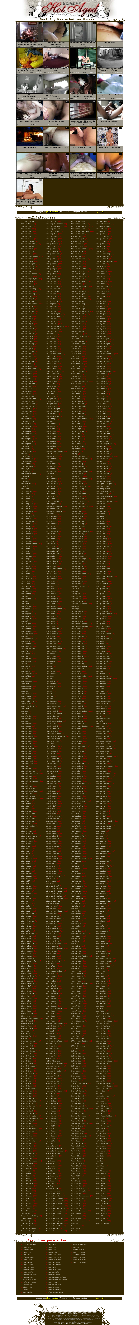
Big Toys (24, 829)
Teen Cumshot (101, 856)
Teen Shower (101, 921)
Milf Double (76, 839)
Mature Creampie (77, 669)
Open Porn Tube (79, 1262)
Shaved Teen (101, 566)
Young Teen (100, 1221)
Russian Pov (101, 471)
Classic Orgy (51, 296)
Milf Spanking (76, 881)
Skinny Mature (101, 616)
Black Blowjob (26, 859)
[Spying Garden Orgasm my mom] (83, 67)
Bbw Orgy (24, 656)
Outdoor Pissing (77, 1113)
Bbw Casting (26, 629)
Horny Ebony (51, 1113)
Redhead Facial (102, 346)
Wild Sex (99, 1163)
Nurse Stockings (77, 1021)
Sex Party (100, 516)
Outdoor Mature (77, 1111)
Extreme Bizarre (52, 641)
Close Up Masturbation (55, 326)
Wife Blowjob (101, 1133)
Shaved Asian (101, 531)
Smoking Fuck (101, 664)
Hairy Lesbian (51, 1006)
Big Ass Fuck (26, 744)
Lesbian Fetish (77, 484)
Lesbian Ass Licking (79, 459)
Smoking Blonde (102, 654)
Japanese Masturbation (80, 311)
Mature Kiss (76, 714)
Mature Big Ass (77, 644)
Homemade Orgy (51, 1086)
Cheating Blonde (27, 1226)
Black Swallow (26, 916)
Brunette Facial (27, 1121)
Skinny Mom (100, 621)
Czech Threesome (52, 501)
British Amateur (27, 1056)
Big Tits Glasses (28, 819)
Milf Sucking (76, 891)
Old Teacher (76, 1066)
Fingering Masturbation (55, 736)
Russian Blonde (102, 429)
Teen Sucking (101, 936)
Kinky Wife (75, 374)
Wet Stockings (101, 1103)
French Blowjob (52, 794)
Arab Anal (25, 476)
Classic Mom (51, 294)
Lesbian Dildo (76, 476)
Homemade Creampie (53, 1071)
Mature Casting (77, 661)
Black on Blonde (27, 933)
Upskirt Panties (102, 1028)
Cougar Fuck (51, 364)
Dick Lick (50, 514)
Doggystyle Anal (52, 551)
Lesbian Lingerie (78, 501)
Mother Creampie (77, 978)
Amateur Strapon (27, 351)
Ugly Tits (100, 1011)
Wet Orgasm (100, 1098)
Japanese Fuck (76, 289)
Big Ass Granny (27, 746)
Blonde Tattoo (26, 1008)
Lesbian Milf (76, 509)
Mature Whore (76, 811)
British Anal (26, 1058)
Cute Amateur (51, 459)
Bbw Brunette (26, 626)
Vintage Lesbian (102, 1058)
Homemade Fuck (51, 1078)
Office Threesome (78, 1046)
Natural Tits (76, 1008)
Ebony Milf (50, 614)
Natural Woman (76, 1011)
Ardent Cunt (28, 1250)
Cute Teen (50, 476)
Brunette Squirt (27, 1153)
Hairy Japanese (52, 1001)
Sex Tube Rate (54, 1262)
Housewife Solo (52, 1156)
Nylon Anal (75, 1023)
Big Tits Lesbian (28, 821)
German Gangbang (52, 854)
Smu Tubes (52, 1267)
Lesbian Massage (77, 504)
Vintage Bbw (101, 1043)
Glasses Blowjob (52, 903)
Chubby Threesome (53, 279)
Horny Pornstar (52, 1133)
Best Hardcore (26, 724)
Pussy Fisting (101, 271)
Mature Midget (76, 729)
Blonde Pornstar (27, 993)
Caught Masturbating (29, 1216)
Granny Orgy (51, 953)
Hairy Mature (51, 1011)
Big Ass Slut (26, 756)
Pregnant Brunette (103, 226)
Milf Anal (75, 814)
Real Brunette (101, 304)
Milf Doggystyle (77, 836)
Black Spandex (26, 908)
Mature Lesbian (77, 721)
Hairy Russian (51, 1018)
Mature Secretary (78, 764)
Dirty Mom (50, 541)
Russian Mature (102, 459)
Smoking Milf (101, 666)
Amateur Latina (27, 306)
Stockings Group (102, 751)
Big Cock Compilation (29, 774)
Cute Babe (50, 461)
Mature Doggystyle (78, 676)
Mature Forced (76, 696)
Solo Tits (100, 689)
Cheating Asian (27, 1223)
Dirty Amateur (51, 524)
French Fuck (51, 799)
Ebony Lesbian (51, 606)
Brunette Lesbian (28, 1131)
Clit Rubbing (51, 306)
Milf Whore (75, 906)
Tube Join (27, 1247)
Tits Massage (101, 993)
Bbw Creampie (26, 631)
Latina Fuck (76, 409)
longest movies (80, 212)
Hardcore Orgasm (52, 1048)
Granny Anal (51, 926)
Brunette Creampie (28, 1116)
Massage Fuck (76, 616)
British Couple (27, 1063)
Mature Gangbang (77, 701)
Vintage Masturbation (104, 1061)
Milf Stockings (77, 886)
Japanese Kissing (78, 304)
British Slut (26, 1083)
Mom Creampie (76, 918)
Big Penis (25, 806)
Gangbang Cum (51, 821)
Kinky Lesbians (77, 364)
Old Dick (74, 1051)
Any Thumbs (27, 1292)
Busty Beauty (26, 1178)
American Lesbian (28, 404)
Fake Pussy (50, 654)
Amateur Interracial (29, 304)
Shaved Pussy (101, 561)
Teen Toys (100, 948)
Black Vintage (26, 926)
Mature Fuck (76, 699)
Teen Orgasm (101, 903)
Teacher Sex (101, 824)
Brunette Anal (26, 1091)
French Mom (50, 809)
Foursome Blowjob (53, 781)
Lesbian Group (76, 491)
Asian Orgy (25, 559)
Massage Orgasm (77, 621)
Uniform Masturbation (104, 1021)
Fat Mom (49, 691)
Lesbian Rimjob (77, 536)
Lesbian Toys (76, 579)
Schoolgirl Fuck (102, 486)
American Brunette (28, 399)
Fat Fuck (49, 679)
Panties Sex (76, 1128)
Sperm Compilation (103, 701)
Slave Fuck (100, 631)
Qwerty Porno (28, 1270)
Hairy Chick (51, 991)
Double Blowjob (52, 561)
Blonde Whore (26, 1016)
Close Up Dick (51, 321)
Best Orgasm (26, 726)
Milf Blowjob (76, 826)
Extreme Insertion (53, 646)
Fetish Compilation (54, 721)
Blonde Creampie (27, 958)
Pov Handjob (76, 1218)
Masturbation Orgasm (79, 626)
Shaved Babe (101, 534)
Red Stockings (101, 331)
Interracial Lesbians (54, 1223)
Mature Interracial (79, 711)
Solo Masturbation (103, 679)
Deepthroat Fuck (52, 509)
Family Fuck (51, 656)
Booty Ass (25, 1031)
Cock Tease (50, 339)
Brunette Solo (26, 1151)
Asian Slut (25, 571)
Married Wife (76, 614)
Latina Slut (76, 436)
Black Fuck (25, 871)
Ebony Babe (50, 584)
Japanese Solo (76, 329)
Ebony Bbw (50, 586)
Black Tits (25, 923)
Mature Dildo (76, 674)
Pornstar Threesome (79, 1211)
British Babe (26, 1061)
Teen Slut (100, 923)
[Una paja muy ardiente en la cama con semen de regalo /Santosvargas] (83, 172)
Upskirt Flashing (103, 1026)
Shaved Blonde (101, 544)
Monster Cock (76, 953)
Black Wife (25, 931)
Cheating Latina (52, 231)
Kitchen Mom (76, 384)
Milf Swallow (76, 893)
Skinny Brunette (102, 604)
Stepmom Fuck (101, 734)
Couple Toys (51, 386)
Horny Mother (51, 1131)
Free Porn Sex (79, 1257)
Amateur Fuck (26, 291)
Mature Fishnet (77, 689)
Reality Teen (101, 326)
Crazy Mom (50, 394)
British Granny (27, 1071)
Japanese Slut (76, 326)
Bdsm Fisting (26, 686)
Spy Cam (99, 716)
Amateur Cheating (28, 251)
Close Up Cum (51, 319)
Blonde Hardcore (27, 976)
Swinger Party (101, 806)
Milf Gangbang (76, 849)
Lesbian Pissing (77, 524)
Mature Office (76, 739)
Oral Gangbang (76, 1078)
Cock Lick (50, 334)
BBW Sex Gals (53, 1272)
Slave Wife (100, 636)
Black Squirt (26, 911)
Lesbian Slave (76, 544)
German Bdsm (51, 831)
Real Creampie (101, 319)
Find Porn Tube (79, 1260)
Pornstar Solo (76, 1206)
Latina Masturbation (79, 419)
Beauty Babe (26, 699)
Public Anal (101, 246)
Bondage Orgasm (27, 1028)
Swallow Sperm (101, 796)
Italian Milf (76, 254)
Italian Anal (76, 236)
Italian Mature (77, 251)
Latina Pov (75, 434)
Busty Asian (26, 1173)
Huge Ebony (50, 1171)
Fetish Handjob (52, 726)
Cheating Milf (51, 234)
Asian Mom (25, 551)
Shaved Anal (101, 529)
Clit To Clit (51, 309)
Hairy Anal (50, 978)
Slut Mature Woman (55, 1292)
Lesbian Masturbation (79, 506)
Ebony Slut (50, 624)
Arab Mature (26, 484)
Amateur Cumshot (27, 269)
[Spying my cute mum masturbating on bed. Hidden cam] (30, 67)
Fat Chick (50, 676)
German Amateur (52, 824)
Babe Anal (25, 604)
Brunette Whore (27, 1163)
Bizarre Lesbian (27, 839)
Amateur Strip (26, 354)
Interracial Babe (53, 1196)
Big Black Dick (27, 761)
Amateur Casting (27, 246)
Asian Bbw (25, 501)
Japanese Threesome (79, 336)
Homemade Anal (51, 1068)
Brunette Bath (26, 1096)
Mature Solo (76, 779)
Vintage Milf (101, 1066)
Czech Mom (50, 496)
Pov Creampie (76, 1216)
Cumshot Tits (51, 456)
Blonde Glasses (27, 971)
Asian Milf (25, 549)
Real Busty (100, 306)
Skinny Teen (101, 624)
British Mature (27, 1076)
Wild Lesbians (101, 1153)
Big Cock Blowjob (28, 771)
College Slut (51, 349)
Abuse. (86, 1324)
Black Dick (25, 868)
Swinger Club (101, 799)
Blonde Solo (26, 1003)
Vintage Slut (101, 1076)
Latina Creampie (77, 404)
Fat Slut (49, 696)
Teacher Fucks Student (105, 821)
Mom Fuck (74, 928)
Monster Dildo (76, 961)
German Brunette (52, 839)
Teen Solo (100, 926)
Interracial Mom (52, 1228)
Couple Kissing (52, 379)
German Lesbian (52, 859)
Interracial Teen (78, 229)
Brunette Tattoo (27, 1156)
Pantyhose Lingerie (79, 1136)
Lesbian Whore (76, 584)
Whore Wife (100, 1128)
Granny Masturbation (54, 948)
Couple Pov (50, 384)
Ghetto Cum (50, 878)
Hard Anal (50, 1031)
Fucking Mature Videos (57, 1280)
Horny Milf (50, 1126)
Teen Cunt (100, 859)
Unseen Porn (28, 1277)
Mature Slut (76, 774)
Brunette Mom (26, 1136)
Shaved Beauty (101, 539)
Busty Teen (25, 1208)
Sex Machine (101, 514)
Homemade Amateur (53, 1066)
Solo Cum (99, 671)
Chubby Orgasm (51, 269)
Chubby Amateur (52, 244)
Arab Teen (25, 489)
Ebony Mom (50, 616)
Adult (25, 1290)
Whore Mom (100, 1118)
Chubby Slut (51, 274)
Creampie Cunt (51, 399)
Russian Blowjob (102, 431)
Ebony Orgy (50, 621)
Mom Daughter (76, 923)
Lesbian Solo (76, 549)
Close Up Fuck (51, 324)
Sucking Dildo (101, 786)
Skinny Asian (101, 594)
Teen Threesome (102, 943)
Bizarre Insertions (29, 836)
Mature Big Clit (77, 646)
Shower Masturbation (104, 576)
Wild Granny (101, 1151)
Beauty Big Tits (27, 701)
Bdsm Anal (25, 684)
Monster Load (76, 963)
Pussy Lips (100, 284)
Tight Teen (100, 986)
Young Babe (100, 1181)
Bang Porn (27, 1252)
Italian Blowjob (77, 239)
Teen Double (101, 868)
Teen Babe (100, 839)
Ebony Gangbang (52, 599)
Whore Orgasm (101, 1121)
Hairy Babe (50, 983)
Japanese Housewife (79, 299)
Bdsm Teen (25, 691)
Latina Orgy (76, 429)
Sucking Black (101, 779)
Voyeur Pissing (102, 1088)
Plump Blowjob (76, 1168)
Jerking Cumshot (77, 341)
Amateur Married (27, 311)
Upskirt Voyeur (102, 1036)
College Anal (51, 341)
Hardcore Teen (51, 1056)
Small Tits (100, 651)
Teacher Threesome (103, 829)
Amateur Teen (26, 366)
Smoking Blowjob (102, 656)
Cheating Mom (51, 236)
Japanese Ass (76, 264)
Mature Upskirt (77, 809)
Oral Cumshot (76, 1076)
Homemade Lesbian (53, 1081)
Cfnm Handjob (26, 1221)
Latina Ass (75, 399)
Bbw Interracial (27, 639)
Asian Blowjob (26, 506)
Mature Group (76, 704)
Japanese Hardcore (78, 296)
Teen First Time (102, 878)
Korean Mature (76, 391)
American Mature (27, 406)
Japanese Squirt (77, 331)
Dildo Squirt (51, 521)
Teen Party (100, 911)
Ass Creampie (26, 589)
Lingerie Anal (76, 596)
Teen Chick (100, 849)
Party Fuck (75, 1141)
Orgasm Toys (76, 1086)
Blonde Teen (26, 1011)
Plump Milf (75, 1176)
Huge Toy (49, 1186)
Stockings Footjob (103, 746)
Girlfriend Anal (52, 886)
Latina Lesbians (77, 416)
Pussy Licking (101, 281)
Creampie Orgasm (52, 401)
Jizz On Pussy (76, 346)
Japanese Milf (76, 316)
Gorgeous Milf (51, 923)
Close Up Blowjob (53, 314)
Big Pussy (25, 809)
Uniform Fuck (101, 1018)
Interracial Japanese (54, 1221)
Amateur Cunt (26, 271)
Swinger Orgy (101, 804)
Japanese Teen (76, 334)
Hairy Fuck (50, 996)
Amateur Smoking (27, 344)
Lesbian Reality (77, 534)
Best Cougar (26, 719)
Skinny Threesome (103, 626)
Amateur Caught (27, 249)
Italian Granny (77, 246)
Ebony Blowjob (51, 589)
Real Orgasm (101, 321)
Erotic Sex (50, 636)
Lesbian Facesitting (79, 479)
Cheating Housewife (54, 226)
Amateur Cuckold (27, 266)
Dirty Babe (50, 526)
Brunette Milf (26, 1133)
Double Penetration (54, 569)
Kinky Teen (75, 369)
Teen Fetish (101, 873)
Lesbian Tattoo (77, 566)
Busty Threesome (27, 1211)
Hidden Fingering (53, 1061)
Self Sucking (101, 509)
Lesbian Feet (76, 481)
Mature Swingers (77, 794)
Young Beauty (101, 1183)
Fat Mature (50, 686)
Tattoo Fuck (101, 811)
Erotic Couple (51, 631)
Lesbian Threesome (78, 574)
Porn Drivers (28, 1267)
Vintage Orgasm (102, 1071)
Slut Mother (101, 646)
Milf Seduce (76, 876)
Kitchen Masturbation (79, 381)
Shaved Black (101, 541)
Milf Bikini (76, 824)
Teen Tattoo (101, 941)
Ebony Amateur (51, 579)
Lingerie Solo (76, 599)
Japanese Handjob (78, 294)
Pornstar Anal (76, 1183)
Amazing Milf (26, 389)
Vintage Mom (101, 1068)
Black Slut (25, 903)
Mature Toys (76, 804)
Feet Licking (51, 704)
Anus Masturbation (28, 474)
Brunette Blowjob (28, 1106)
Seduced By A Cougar (104, 501)
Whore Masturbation (104, 1116)
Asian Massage (26, 541)
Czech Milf (50, 494)
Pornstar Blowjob (78, 1188)
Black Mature (26, 878)
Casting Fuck (26, 1213)
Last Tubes (27, 1260)
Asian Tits (25, 584)
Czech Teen (50, 499)
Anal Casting (26, 419)
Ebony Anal (50, 581)
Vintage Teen (101, 1081)
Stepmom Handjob (102, 736)
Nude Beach (75, 1013)
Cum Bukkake (51, 414)
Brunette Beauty (27, 1098)
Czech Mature (51, 491)
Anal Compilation (28, 421)
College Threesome (53, 354)
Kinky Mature (76, 366)
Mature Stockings (78, 784)
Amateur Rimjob (27, 339)
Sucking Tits (101, 791)
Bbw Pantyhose (26, 659)
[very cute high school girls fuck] (56, 146)
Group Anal (50, 963)
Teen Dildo (100, 863)
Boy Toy (24, 1038)
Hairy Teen (50, 1021)
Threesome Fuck (102, 963)
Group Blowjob (51, 966)
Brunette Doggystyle (29, 1118)
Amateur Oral (26, 321)
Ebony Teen (50, 626)
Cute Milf (50, 474)
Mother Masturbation (79, 983)
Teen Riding (101, 918)
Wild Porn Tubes (29, 1280)
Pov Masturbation (78, 1221)
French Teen (51, 814)
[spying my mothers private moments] (56, 93)
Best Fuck (25, 721)
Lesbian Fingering (78, 486)
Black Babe (25, 854)
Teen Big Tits (101, 841)
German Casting (52, 841)
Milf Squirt (76, 883)
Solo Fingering (102, 676)
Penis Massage (76, 1148)
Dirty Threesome (52, 549)
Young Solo (100, 1218)
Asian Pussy (26, 566)
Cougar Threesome (53, 371)
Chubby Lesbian (52, 261)
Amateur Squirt (27, 349)
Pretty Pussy (101, 241)
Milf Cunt (75, 834)
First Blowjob (51, 746)
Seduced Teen (101, 504)
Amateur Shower (27, 341)
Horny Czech (51, 1111)
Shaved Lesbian (102, 554)
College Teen (51, 351)
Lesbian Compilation (79, 471)
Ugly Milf (100, 1008)
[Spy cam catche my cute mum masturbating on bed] (110, 67)
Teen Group (100, 891)
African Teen (26, 224)
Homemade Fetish (52, 1076)
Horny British (51, 1101)
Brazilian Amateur (28, 1041)
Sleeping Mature (102, 639)
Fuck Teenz (52, 1282)
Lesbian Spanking (78, 551)
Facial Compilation (54, 649)
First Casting (51, 749)
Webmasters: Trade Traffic (73, 1314)
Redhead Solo (101, 366)
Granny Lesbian (52, 946)
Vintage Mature (102, 1063)
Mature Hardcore (77, 709)
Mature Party (76, 749)
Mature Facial (76, 681)
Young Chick (101, 1193)
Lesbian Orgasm (77, 516)
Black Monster (26, 886)
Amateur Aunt (26, 231)
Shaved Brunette (102, 546)
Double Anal (51, 559)
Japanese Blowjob (78, 271)
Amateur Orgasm (27, 324)
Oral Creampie (76, 1071)
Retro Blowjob (101, 381)
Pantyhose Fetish (78, 1131)
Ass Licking (26, 599)
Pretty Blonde (101, 234)
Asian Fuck (25, 526)
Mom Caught (75, 916)
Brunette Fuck (26, 1123)
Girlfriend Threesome (54, 898)
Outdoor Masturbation (79, 1108)
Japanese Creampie (78, 281)
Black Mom (25, 883)
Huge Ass (49, 1158)
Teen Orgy (100, 906)
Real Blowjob (101, 301)
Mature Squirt (76, 781)
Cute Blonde (51, 464)
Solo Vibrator (101, 694)
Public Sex (100, 264)
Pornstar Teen (76, 1208)
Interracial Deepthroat (55, 1208)
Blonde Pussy (26, 998)
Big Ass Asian (26, 731)
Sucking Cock (101, 781)
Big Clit (24, 766)
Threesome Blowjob (103, 958)
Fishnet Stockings (53, 769)
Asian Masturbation (29, 544)
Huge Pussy (50, 1181)
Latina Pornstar (77, 431)
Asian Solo (25, 574)
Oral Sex (74, 1081)
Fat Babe (49, 669)
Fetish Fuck (51, 724)
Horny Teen (50, 1138)
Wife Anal (100, 1131)
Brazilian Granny (28, 1048)
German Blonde (51, 834)
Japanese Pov (76, 324)
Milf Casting (76, 829)
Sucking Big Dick (103, 776)
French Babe (51, 791)
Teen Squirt (101, 928)
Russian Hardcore (103, 451)
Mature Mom (75, 731)
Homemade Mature (52, 1083)
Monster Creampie (78, 958)
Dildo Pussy (51, 519)
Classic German (52, 286)
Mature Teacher (77, 799)
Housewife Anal (52, 1146)
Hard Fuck (50, 1033)
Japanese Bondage (78, 274)
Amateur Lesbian (27, 309)
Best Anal (25, 709)
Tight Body (100, 976)
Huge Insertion (52, 1176)
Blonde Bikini (26, 946)
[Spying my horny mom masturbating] (56, 41)
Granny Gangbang (52, 938)
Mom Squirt (75, 946)
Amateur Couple (27, 261)
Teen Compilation (103, 851)
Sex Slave (100, 519)
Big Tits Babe (26, 811)
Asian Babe (25, 499)
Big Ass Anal (26, 729)
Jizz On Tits (76, 349)
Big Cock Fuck (26, 779)
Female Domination (53, 706)
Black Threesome (27, 921)
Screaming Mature (103, 489)
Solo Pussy (100, 686)
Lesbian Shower (77, 541)
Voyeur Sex (100, 1091)
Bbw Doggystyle (27, 634)
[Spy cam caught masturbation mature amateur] (30, 93)
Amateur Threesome (28, 369)
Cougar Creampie (52, 361)
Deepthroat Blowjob (54, 506)
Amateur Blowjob (27, 241)
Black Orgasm (26, 888)
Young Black (101, 1186)
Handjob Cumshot (52, 1026)
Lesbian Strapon (77, 561)
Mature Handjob (77, 706)
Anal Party (25, 449)
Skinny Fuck (101, 606)
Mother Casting (77, 976)
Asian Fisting (26, 524)
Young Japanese (102, 1203)
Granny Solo (51, 956)
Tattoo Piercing (102, 819)
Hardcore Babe (51, 1038)
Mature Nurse (76, 734)
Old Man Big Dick (78, 1058)
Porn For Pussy (79, 1252)
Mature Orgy (76, 744)
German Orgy (51, 866)
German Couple (51, 844)
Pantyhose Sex (76, 1138)
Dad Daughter (51, 504)
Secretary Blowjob (103, 491)
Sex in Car (100, 521)
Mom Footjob (76, 926)
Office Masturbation (79, 1041)
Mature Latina (76, 719)
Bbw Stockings (26, 674)
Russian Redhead (102, 474)
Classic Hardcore (53, 289)
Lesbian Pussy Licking (80, 531)
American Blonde (27, 396)
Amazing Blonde (27, 381)
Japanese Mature (77, 314)
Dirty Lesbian (51, 536)
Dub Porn (26, 1255)
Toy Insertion (101, 996)
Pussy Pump (100, 289)
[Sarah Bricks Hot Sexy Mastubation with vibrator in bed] (30, 198)
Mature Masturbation (79, 726)
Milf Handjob (76, 851)
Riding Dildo (101, 411)
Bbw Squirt (25, 671)
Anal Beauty (26, 416)
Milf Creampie (76, 831)
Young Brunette (102, 1191)
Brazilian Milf (27, 1053)
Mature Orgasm (76, 741)
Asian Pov (25, 564)
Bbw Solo (24, 669)
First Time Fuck (52, 761)
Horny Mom (50, 1128)
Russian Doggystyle (104, 444)
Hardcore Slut (51, 1053)
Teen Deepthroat (102, 861)
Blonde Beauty (26, 941)
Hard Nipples (51, 1036)
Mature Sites (53, 1287)
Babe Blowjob (26, 606)
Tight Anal (100, 968)
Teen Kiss (100, 896)
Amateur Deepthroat (29, 274)
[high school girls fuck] (83, 146)
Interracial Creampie (54, 1203)
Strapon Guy (101, 759)
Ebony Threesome (52, 629)
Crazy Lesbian (51, 391)
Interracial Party (78, 224)
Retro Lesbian (101, 389)
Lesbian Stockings (78, 559)
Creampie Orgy (51, 404)
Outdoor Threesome (78, 1116)
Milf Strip (75, 888)
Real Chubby (101, 311)
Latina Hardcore (77, 414)
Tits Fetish (101, 991)
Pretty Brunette (102, 236)
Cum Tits (49, 449)
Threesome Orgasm (103, 966)
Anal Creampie (26, 426)
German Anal (51, 826)
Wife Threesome (102, 1143)
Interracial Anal (53, 1193)
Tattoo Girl (101, 814)
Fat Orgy (49, 694)
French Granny (51, 801)
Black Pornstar (27, 893)
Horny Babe (50, 1093)
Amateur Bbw (26, 236)
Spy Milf (99, 721)
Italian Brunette (78, 241)
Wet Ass (99, 1093)
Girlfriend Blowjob (54, 888)
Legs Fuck (75, 451)
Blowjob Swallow (27, 1023)
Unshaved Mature (102, 1023)
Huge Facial (51, 1173)
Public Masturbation (104, 261)
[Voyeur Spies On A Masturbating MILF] (56, 172)
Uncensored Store (30, 1275)
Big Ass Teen (26, 759)
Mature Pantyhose (78, 746)
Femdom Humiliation (54, 714)
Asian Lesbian (26, 539)
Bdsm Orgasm (26, 689)
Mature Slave (76, 771)
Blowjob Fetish (27, 1021)
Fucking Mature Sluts (57, 1277)
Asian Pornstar (27, 561)
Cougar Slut (51, 369)
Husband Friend (52, 1188)
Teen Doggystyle (102, 866)
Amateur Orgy (26, 326)
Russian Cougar (102, 436)
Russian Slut (101, 476)
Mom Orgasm (75, 936)
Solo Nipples (101, 681)
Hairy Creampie (52, 993)
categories (41, 212)
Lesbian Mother (77, 514)
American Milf (26, 409)
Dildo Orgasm (51, 516)
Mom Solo (74, 943)
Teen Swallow (101, 938)
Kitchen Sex (76, 386)
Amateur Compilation (29, 256)
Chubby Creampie (52, 254)
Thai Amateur (101, 951)
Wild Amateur (101, 1146)
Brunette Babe (26, 1093)
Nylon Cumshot (76, 1026)
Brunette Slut (26, 1148)
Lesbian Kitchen (77, 499)
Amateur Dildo (26, 276)
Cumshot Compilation (54, 451)
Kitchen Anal (76, 379)
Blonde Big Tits (27, 943)
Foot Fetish (51, 776)
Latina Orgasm (76, 426)
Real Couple (101, 316)
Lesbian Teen (76, 571)
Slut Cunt (100, 644)
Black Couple (26, 866)
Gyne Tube (52, 1250)
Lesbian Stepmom (77, 556)
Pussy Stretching (103, 291)
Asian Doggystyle (28, 516)
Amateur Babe (26, 234)
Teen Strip (100, 933)
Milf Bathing (76, 819)
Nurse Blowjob (76, 1018)
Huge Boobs (50, 1161)
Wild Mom (99, 1161)
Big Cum (24, 784)
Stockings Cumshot (103, 741)
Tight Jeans (101, 978)
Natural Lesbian (77, 998)
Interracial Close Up (54, 1201)
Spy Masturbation (103, 719)
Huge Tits (50, 1183)
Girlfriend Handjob (54, 896)
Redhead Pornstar (103, 361)
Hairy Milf (50, 1013)
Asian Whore (26, 586)
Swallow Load (101, 794)
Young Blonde (101, 1188)
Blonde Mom (25, 988)
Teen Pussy (100, 916)
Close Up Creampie (53, 316)
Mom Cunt (74, 921)
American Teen (26, 414)
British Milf (26, 1078)
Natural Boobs (76, 996)
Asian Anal (25, 494)
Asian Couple (26, 509)
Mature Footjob (77, 694)
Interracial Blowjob (54, 1198)
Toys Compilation (103, 998)
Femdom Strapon (52, 719)
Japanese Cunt (76, 284)
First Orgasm (51, 756)
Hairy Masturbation (54, 1008)
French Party (51, 811)
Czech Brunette (52, 484)
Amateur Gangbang (28, 294)
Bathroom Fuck (26, 619)
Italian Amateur (77, 234)
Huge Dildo (50, 1168)
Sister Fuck (101, 586)
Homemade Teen (51, 1088)
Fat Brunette (51, 674)
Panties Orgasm (77, 1126)
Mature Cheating (77, 664)
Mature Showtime (54, 1285)
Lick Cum (74, 591)
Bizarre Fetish (27, 834)
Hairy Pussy (51, 1016)
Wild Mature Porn (80, 1245)
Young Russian (101, 1213)
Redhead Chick (101, 341)
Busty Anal (25, 1171)
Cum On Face (51, 431)
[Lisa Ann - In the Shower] (110, 146)
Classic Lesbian (52, 291)
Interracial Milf (53, 1226)
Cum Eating (50, 419)
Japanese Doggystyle (79, 286)
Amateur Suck (26, 356)
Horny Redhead (51, 1136)
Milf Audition (76, 816)
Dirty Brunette (52, 531)
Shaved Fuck (101, 551)
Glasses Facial (52, 906)
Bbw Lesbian (26, 644)
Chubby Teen (51, 276)
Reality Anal (101, 324)
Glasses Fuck (51, 908)
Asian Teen (25, 581)
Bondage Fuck (26, 1026)
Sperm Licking (101, 709)
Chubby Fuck (51, 256)
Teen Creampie (101, 854)
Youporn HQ (27, 1285)
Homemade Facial (52, 1073)
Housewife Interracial (55, 1151)
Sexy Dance (100, 524)
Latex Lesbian (76, 394)
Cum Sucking (51, 444)
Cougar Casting (52, 359)
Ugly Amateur (101, 1001)
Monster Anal (76, 951)
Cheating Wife (51, 241)
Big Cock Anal (26, 769)
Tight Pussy (101, 983)
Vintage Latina (102, 1056)
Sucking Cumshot (102, 784)
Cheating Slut (51, 239)
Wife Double (101, 1136)
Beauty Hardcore (27, 706)
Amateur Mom (26, 316)
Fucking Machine (52, 819)
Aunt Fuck (25, 601)
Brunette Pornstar (28, 1141)
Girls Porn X (78, 1250)
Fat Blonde (50, 671)
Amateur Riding (27, 336)
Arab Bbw (24, 479)
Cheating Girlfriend (54, 224)
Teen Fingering (102, 876)
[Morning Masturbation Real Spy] (110, 93)
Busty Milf (25, 1198)
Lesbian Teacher (77, 569)
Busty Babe (25, 1176)
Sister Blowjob (102, 584)
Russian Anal (101, 424)
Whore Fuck (100, 1113)
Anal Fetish (26, 431)
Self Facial (101, 506)
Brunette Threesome (29, 1161)
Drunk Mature (51, 571)
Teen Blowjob (101, 844)
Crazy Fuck (50, 389)
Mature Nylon (76, 736)
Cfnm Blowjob (26, 1218)
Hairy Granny (51, 998)
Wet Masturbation (103, 1096)
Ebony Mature (51, 611)
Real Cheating (101, 309)
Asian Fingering (27, 521)
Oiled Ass (75, 1048)
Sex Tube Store (54, 1265)
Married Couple (77, 611)
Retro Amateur (101, 374)
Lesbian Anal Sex (78, 456)
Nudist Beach (76, 1016)
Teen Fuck (100, 883)
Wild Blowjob (101, 1148)
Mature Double (76, 679)
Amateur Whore (26, 374)
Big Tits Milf (26, 824)
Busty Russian (26, 1206)
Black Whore (26, 928)
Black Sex (25, 901)
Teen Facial (101, 871)
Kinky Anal (75, 356)
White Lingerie (102, 1106)
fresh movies (65, 212)
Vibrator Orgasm (102, 1038)
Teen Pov (99, 913)
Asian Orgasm (26, 556)
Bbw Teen (24, 679)
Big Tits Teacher (28, 826)
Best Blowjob (26, 716)
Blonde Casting (27, 951)
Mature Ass (75, 634)
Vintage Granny (102, 1053)
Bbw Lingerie (26, 646)
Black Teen (25, 918)
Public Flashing (102, 256)
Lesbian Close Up (78, 469)
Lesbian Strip (76, 564)
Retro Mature (101, 391)
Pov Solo (74, 1231)
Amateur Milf (26, 314)
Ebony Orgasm (51, 619)
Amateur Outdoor (27, 329)
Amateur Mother (27, 319)
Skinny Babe (101, 596)
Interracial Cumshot (54, 1206)
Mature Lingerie (77, 724)
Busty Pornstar (27, 1203)
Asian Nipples (26, 554)
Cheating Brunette (28, 1228)
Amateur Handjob (27, 299)
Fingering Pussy (52, 741)
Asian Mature (26, 546)
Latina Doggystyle (78, 406)
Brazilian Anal (27, 1043)
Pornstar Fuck (76, 1193)
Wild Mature (101, 1156)
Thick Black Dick (103, 953)
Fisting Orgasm (52, 771)
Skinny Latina (101, 609)
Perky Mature (76, 1153)
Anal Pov (24, 454)
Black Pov (25, 896)
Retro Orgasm (101, 399)
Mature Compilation (79, 666)
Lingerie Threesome (79, 604)
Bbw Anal (24, 621)
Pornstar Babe (76, 1186)
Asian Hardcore (27, 534)
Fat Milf (49, 689)
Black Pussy (26, 898)
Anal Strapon (26, 461)
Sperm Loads (101, 711)
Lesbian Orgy (76, 519)
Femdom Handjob (52, 711)
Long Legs (75, 609)
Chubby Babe (51, 249)
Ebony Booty (51, 591)
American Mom (26, 411)
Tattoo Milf (101, 816)
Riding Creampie (102, 406)
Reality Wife (101, 329)
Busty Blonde (26, 1181)
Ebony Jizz (50, 604)
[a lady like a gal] (56, 120)
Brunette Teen (26, 1158)
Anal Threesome (27, 466)
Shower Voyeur (101, 581)
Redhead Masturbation (104, 354)
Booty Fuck (25, 1033)
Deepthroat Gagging (54, 511)
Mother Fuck (76, 981)
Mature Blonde (76, 654)
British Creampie (28, 1066)
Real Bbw (99, 299)
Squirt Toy (100, 726)
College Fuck (51, 344)
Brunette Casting (28, 1108)
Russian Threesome (103, 481)
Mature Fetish (76, 686)
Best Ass (24, 711)
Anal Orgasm (26, 444)
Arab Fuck (25, 481)
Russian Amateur (102, 421)
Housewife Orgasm (53, 1153)
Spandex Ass (101, 696)
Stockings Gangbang (104, 749)
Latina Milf (76, 421)
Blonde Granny (26, 973)
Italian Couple (77, 244)
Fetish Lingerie (52, 729)
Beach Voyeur (26, 696)
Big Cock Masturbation (30, 781)
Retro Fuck (100, 386)
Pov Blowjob (76, 1213)
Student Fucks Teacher (105, 766)
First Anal (50, 744)
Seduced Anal (101, 499)
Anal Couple (26, 424)
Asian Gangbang (27, 529)
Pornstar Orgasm (77, 1198)
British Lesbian (27, 1073)
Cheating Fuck (51, 221)
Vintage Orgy (101, 1073)
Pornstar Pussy (77, 1201)
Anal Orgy (25, 446)
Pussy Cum (100, 269)
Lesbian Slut (76, 546)
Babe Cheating (26, 609)
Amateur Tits (26, 371)
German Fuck (51, 851)
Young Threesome (102, 1223)
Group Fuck (50, 968)
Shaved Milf (101, 559)
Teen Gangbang (101, 886)
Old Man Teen (76, 1063)
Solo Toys (100, 691)
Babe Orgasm (26, 614)
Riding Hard (101, 414)
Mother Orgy (76, 988)
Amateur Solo (26, 346)
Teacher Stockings (103, 826)
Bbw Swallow (26, 676)
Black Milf (25, 881)
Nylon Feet (75, 1028)
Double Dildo (51, 564)
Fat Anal (49, 664)
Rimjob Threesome (103, 419)
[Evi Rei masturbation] (110, 120)
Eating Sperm (51, 576)
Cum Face (49, 421)
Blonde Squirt (26, 1006)
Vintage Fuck (101, 1051)
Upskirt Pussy (101, 1031)
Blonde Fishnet (27, 966)
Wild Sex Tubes (29, 1282)
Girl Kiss (50, 883)
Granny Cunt (51, 933)
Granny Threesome (53, 961)
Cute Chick (50, 469)
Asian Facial (26, 519)
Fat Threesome (51, 701)
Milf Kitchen (76, 856)
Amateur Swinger (27, 361)
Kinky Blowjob (76, 359)
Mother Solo (76, 991)
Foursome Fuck (51, 784)
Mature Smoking (77, 776)
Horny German (51, 1116)
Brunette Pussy (27, 1146)
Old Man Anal (76, 1053)
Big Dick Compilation (29, 791)
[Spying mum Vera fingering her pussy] (83, 41)
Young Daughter (102, 1201)
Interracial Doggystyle (55, 1211)
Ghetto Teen (51, 881)
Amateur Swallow (27, 359)
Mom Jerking (76, 931)
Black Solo (25, 906)
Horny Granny (51, 1118)
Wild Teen (100, 1168)
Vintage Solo (101, 1078)
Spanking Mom (101, 699)
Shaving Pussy (101, 571)
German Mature (51, 861)
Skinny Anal (101, 591)
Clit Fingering (52, 301)
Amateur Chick (26, 254)
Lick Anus (75, 589)
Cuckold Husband (52, 411)
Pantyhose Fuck (77, 1133)
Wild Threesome (102, 1171)
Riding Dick (101, 409)
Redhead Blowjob (102, 339)
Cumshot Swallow (52, 454)
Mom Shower (75, 941)
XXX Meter (77, 1247)
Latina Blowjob (77, 401)
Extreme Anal (51, 639)
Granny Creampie (52, 931)
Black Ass (25, 851)
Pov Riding (75, 1228)
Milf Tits (75, 901)
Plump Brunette (77, 1171)
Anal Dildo (25, 429)
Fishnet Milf (51, 766)
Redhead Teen (101, 369)
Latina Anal (76, 396)
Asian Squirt (26, 576)
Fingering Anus (52, 731)
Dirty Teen (50, 546)
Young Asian (101, 1178)
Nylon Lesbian (76, 1033)
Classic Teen (51, 299)
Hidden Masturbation (54, 1063)
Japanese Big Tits (78, 269)
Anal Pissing (26, 451)
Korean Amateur (77, 389)
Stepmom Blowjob (102, 731)
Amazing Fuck (26, 386)
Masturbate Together (79, 624)
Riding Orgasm (101, 416)
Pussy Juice (101, 279)
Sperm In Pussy (102, 706)
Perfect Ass (76, 1151)
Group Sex (50, 973)
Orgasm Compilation (79, 1083)
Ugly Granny (101, 1003)
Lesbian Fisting (77, 489)
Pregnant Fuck (101, 229)
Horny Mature (51, 1123)
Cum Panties (51, 441)
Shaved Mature (101, 556)
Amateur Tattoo (27, 364)
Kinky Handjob (76, 361)
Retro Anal (100, 376)
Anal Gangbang (26, 439)
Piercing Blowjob (78, 1163)
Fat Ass (49, 666)
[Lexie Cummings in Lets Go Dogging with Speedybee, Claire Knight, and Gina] (83, 93)
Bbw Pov (24, 664)
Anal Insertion (27, 441)
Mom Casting (76, 913)
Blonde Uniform (27, 1013)
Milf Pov (74, 871)
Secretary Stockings (104, 496)
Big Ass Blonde (27, 736)
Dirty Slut (50, 544)
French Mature (51, 804)
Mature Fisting (77, 691)
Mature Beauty (76, 641)
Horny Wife (50, 1141)
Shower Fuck (101, 574)
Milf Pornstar (76, 868)
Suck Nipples (101, 769)
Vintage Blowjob (102, 1046)
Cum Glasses (51, 424)
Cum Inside (50, 426)
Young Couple (101, 1196)
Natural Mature (77, 1001)
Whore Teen (100, 1123)
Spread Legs (101, 714)
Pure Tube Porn (54, 1257)
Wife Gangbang (101, 1138)
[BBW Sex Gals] (110, 41)
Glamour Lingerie (53, 901)
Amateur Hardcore (28, 301)
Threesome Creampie (104, 961)
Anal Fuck (25, 436)
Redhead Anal (101, 334)
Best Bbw (24, 714)
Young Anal (100, 1176)
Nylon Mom (75, 1036)
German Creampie (52, 846)
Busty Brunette (27, 1183)
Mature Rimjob (76, 761)
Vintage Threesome (103, 1083)
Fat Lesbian (51, 684)
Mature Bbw (75, 639)
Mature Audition (77, 636)
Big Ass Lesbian (27, 749)
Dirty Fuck (50, 534)
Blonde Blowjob (27, 948)
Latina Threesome (78, 446)
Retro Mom (100, 396)
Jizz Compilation (78, 344)
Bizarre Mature (27, 841)
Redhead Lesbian (102, 351)
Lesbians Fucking (78, 586)
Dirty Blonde (51, 529)
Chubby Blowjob (52, 251)
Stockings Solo (102, 754)
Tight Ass (100, 973)
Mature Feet (76, 684)
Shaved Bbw (100, 536)
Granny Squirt (51, 958)
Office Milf (76, 1043)
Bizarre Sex (26, 844)
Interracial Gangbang (54, 1218)
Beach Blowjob (26, 694)
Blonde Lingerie (27, 983)
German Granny (51, 856)
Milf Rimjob (76, 873)
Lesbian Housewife (78, 494)
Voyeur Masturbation (104, 1086)
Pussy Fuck (100, 276)
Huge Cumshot (51, 1166)
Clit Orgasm (51, 304)
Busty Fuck (25, 1191)
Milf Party (75, 866)
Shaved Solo (101, 564)
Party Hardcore (77, 1143)
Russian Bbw (101, 426)
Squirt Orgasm (101, 724)
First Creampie (52, 751)
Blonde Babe (26, 938)
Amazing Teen (26, 391)
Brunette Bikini (27, 1103)
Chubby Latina (51, 259)
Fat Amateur (51, 661)
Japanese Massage (78, 309)
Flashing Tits (51, 774)
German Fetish (51, 849)
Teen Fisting (101, 881)
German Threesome (53, 876)
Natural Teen (76, 1006)
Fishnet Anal (51, 764)
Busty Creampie (27, 1186)
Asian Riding (26, 569)
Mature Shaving (77, 769)
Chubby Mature (51, 264)
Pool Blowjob (76, 1181)
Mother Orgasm (76, 986)
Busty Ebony (26, 1188)
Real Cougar (101, 314)
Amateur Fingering (28, 289)
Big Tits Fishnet (28, 814)
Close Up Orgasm (52, 329)
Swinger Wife (101, 809)
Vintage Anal (101, 1041)
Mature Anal (76, 631)
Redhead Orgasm (102, 359)
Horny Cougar (51, 1108)
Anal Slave (25, 456)
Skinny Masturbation (104, 614)
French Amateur (52, 786)
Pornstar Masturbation (80, 1196)
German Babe (51, 829)
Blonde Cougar (26, 956)
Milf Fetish (76, 844)
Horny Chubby (51, 1106)
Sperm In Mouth (102, 704)
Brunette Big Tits (28, 1101)
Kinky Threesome (77, 371)
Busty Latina (26, 1193)
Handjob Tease (51, 1028)
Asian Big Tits (27, 504)
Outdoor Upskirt (77, 1118)
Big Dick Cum (26, 794)
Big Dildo (25, 801)
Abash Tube (27, 1287)
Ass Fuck (24, 596)
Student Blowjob (102, 761)
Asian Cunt (25, 514)
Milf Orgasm (76, 861)
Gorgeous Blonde (52, 916)
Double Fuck (51, 566)
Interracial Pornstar (79, 226)
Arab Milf (25, 486)
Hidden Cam (50, 1058)
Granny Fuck (51, 936)
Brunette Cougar (27, 1113)
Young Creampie (102, 1198)
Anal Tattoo (26, 464)
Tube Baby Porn (54, 1270)
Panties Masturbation (79, 1123)
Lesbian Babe (76, 461)
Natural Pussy (76, 1003)
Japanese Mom (76, 319)
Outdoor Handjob (77, 1106)
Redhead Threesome (103, 371)
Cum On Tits (51, 439)
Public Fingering (103, 254)
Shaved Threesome (103, 569)
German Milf (51, 863)
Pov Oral (74, 1223)
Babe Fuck (25, 611)
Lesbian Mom (76, 511)
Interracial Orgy (78, 221)
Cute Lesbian (51, 471)
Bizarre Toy (26, 846)
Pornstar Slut (76, 1203)
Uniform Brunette (103, 1016)
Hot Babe (49, 1143)
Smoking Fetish (102, 661)
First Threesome (52, 759)
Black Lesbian (26, 876)
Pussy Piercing (102, 286)
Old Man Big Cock (78, 1056)
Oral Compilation (78, 1068)
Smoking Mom (101, 669)
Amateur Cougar (27, 259)
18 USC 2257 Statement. (70, 1324)
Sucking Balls (101, 771)
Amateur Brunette (28, 244)
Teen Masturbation (103, 901)
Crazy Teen (50, 396)
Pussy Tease (101, 296)
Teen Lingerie (101, 898)
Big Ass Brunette (28, 739)
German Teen (51, 873)
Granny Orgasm (51, 951)
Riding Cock (101, 404)
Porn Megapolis (54, 1290)
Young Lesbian (101, 1208)
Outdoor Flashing (78, 1098)
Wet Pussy (100, 1101)
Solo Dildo (100, 674)
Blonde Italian (27, 978)
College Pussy (51, 346)
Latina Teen (76, 444)
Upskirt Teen (101, 1033)
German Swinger (52, 871)
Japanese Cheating (78, 276)
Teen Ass (99, 836)
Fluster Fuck (28, 1257)
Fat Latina (50, 681)
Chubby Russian (52, 271)
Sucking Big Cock (103, 774)
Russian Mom (101, 464)
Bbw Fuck (24, 636)
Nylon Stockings (77, 1038)
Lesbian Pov (76, 529)
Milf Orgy (75, 863)
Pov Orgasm (75, 1226)
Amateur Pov (26, 331)
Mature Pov (75, 754)
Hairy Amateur (51, 976)
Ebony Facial (51, 594)
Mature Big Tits (77, 649)
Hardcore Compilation (54, 1041)
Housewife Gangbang (54, 1148)
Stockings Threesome (104, 756)
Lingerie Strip (77, 601)
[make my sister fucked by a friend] (30, 172)
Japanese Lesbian (78, 306)
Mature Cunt (76, 671)
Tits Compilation (103, 988)
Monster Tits (76, 968)
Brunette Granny (27, 1126)
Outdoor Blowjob (77, 1096)
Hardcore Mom (51, 1046)
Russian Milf (101, 461)
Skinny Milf (101, 619)
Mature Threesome (78, 801)
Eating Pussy (51, 574)
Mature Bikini (76, 651)
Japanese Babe (76, 266)
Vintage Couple (102, 1048)
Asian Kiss (25, 536)
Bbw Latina (25, 641)
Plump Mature (76, 1173)
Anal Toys (25, 469)
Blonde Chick (26, 953)
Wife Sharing (101, 1141)
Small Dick (100, 649)
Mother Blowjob (77, 973)
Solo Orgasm (101, 684)
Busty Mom (25, 1201)
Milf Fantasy (76, 841)
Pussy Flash (101, 274)
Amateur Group (26, 296)
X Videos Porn (79, 1255)
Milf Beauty (76, 821)
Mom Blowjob (76, 911)
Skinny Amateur (102, 589)
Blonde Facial (26, 963)
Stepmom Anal (101, 729)
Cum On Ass (50, 429)
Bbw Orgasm (25, 654)
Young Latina (101, 1206)
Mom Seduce (75, 938)
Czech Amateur (51, 479)
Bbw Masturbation (28, 649)
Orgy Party (75, 1088)
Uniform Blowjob (102, 1013)
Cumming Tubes (54, 1275)
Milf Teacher (76, 896)
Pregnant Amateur (103, 224)
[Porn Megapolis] (30, 146)
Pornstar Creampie (78, 1191)
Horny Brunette (52, 1103)
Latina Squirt (76, 441)
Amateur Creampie (28, 264)
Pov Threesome (101, 221)
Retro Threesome (102, 401)
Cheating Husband (53, 229)
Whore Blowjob (101, 1111)
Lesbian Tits (76, 576)
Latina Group (76, 411)
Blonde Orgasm (26, 991)
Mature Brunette (77, 659)
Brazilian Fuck (27, 1046)
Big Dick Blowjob (28, 789)
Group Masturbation (54, 971)
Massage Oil (76, 619)
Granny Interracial (54, 943)
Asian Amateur (26, 491)
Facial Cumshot (52, 651)
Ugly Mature (101, 1006)
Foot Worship (51, 779)
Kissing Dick (76, 376)
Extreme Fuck (51, 644)
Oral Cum (74, 1073)
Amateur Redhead (27, 334)
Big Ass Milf (26, 751)
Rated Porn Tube (54, 1260)
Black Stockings (27, 913)
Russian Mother (102, 466)
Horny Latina (51, 1121)
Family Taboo (51, 659)
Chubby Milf (51, 266)
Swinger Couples (102, 801)
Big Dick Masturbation (30, 799)
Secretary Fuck (102, 494)
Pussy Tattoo (101, 294)
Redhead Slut (101, 364)
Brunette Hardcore (28, 1128)
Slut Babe (100, 641)
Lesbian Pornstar (78, 526)
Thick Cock (100, 956)
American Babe (26, 394)
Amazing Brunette (28, 384)
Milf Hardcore (76, 854)
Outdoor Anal (76, 1093)
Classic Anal (51, 281)
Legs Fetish (76, 449)
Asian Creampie (27, 511)
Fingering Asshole (53, 734)
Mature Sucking (77, 789)
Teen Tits (100, 946)
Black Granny (26, 873)
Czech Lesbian (51, 489)
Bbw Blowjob (26, 624)
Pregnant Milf (101, 231)
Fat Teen (49, 699)
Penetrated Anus (77, 1146)
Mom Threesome (76, 948)
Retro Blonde (101, 379)
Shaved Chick (101, 549)
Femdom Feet (51, 709)
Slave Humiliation (103, 634)
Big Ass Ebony (26, 741)
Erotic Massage (52, 634)
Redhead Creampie (103, 344)
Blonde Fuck (26, 968)
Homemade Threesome (54, 1091)
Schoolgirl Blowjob (104, 484)
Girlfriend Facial (53, 893)
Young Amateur (101, 1173)
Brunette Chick (27, 1111)
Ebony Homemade (52, 601)
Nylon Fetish (76, 1031)
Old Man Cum (76, 1061)
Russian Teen (101, 479)
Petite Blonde (76, 1156)
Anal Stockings (27, 459)
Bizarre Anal (26, 831)
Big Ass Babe (26, 734)
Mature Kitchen (77, 716)
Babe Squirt (26, 616)
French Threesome (53, 816)
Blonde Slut (26, 1001)
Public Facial (101, 251)
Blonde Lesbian (27, 981)
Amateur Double (27, 281)
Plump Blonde (76, 1166)
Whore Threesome (102, 1126)
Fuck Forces (28, 1265)
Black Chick (26, 863)
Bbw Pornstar (26, 661)
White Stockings (102, 1108)
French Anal (51, 789)
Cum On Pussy (51, 436)
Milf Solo (75, 878)
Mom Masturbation (78, 933)
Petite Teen (76, 1161)
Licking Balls (76, 594)
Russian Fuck (101, 446)
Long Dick (75, 606)
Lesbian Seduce (77, 539)
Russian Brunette (103, 434)
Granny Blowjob (52, 928)
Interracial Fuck (53, 1216)
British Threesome (28, 1088)
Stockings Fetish (103, 744)
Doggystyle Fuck (52, 554)
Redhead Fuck (101, 349)
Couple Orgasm (51, 381)
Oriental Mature (77, 1091)
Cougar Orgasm (51, 366)
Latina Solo (76, 439)
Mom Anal (74, 908)
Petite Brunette (77, 1158)
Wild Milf (100, 1158)
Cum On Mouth (51, 434)
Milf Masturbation (78, 859)
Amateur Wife (26, 376)
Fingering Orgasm (53, 739)
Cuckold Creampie (53, 409)
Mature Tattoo (76, 796)
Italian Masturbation (79, 249)
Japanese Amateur (78, 259)
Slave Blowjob (101, 629)
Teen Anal (100, 834)
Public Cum (100, 249)
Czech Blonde (51, 481)
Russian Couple (102, 439)
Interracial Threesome (80, 231)
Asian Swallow (26, 579)
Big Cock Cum (26, 776)
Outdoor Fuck (76, 1101)
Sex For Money (101, 511)
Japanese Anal (76, 261)
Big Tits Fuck (26, 816)
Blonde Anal (26, 936)
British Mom (26, 1081)
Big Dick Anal (26, 786)
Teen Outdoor (101, 908)
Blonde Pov (25, 996)
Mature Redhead (77, 756)
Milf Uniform (76, 903)
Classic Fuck (51, 284)
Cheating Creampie (28, 1231)
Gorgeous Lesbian (53, 921)
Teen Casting (101, 846)
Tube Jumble (28, 1272)
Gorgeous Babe (51, 913)
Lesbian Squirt (77, 554)
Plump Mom (75, 1178)
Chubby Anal (51, 246)
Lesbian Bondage (77, 466)
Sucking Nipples (102, 789)
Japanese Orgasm (77, 321)
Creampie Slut (51, 406)
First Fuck (50, 754)
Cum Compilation (52, 416)
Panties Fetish (77, 1121)
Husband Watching (53, 1191)
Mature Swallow (77, 791)
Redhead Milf (101, 356)
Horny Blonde (51, 1098)
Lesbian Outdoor (77, 521)
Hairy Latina (51, 1003)
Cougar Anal (51, 356)
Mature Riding (76, 759)
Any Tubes (52, 1245)
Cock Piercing (51, 336)
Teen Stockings (102, 931)
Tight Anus (100, 971)
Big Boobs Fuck (27, 764)
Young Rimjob (101, 1211)
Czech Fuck (50, 486)
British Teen (26, 1086)
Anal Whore (25, 471)
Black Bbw (25, 856)
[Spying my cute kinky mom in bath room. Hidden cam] (83, 120)
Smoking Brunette (103, 659)
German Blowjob (52, 836)
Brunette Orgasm (27, 1138)
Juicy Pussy (76, 354)
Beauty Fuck (26, 704)
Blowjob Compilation (29, 1018)
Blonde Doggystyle (28, 961)
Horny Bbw (50, 1096)
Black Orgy (25, 891)
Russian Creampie (103, 441)
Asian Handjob (26, 531)
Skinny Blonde (101, 599)
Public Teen (101, 266)
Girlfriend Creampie (54, 891)
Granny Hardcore (52, 941)
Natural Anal (76, 993)
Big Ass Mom (26, 754)
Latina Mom (75, 424)
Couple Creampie (52, 374)
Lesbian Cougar (77, 474)
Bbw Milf (24, 651)
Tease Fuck (100, 831)
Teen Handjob (101, 893)
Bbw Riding (25, 666)
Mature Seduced (77, 766)
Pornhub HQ (27, 1262)
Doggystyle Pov (52, 556)
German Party (51, 868)
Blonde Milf (26, 986)
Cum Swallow (51, 446)
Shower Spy (100, 579)
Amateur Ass (26, 229)
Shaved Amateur (102, 526)
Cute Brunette (51, 466)
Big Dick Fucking (28, 796)
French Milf (51, 806)
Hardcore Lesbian (53, 1043)
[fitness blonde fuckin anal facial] (110, 172)
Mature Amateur (77, 629)
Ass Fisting (26, 594)
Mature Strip (76, 786)
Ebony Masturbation (54, 609)
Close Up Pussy (52, 331)
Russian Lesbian (102, 454)
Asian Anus (25, 496)
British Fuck (26, 1068)
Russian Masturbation (104, 456)
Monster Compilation (79, 956)
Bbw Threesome (26, 681)
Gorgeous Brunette (53, 918)
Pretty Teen (101, 244)
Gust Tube (52, 1247)
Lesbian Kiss (76, 496)
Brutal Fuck (26, 1166)
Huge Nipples (51, 1178)
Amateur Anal (26, 226)
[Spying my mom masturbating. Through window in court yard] (30, 41)
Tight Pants (101, 981)
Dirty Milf (50, 539)
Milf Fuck (75, 846)
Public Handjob (102, 259)
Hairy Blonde (51, 986)
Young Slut (100, 1216)
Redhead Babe (101, 336)
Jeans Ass (75, 339)
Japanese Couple (77, 279)
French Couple (51, 796)
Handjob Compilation (54, 1023)
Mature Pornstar (77, 751)
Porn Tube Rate (54, 1255)
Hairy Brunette (52, 988)
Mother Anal (76, 971)
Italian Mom (76, 256)
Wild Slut (100, 1166)
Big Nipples (26, 804)
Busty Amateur (26, 1168)
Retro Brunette (102, 384)
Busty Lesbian (26, 1196)
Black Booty (26, 861)
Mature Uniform (77, 806)
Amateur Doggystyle (29, 279)
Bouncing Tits (26, 1036)
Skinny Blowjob (102, 601)
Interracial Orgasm (54, 1231)
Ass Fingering (26, 591)
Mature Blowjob (77, 656)
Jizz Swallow (76, 351)
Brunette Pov (26, 1143)
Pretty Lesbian (102, 239)
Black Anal (25, 849)
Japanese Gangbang (78, 291)
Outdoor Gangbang (78, 1103)
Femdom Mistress (52, 716)
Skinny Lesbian (102, 611)
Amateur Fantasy (27, 286)
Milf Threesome (77, 898)
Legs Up (74, 454)
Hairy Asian (51, 981)
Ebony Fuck (50, 596)
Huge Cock (50, 1163)
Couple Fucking (52, 376)
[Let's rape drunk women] (30, 120)
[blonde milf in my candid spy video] (56, 67)
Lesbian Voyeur (77, 581)
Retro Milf (100, 394)
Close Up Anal (51, 311)
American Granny (27, 401)
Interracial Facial (54, 1213)
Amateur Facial (27, 284)
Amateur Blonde (27, 239)
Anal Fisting (26, 434)
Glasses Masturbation (54, 911)
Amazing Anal (26, 379)
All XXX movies (29, 1245)
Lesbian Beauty (77, 464)
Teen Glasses (101, 888)
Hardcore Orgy (51, 1051)
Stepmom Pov (101, 739)
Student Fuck (101, 764)
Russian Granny (102, 449)
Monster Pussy (76, 966)
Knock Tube (52, 1252)
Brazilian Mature (28, 1051)
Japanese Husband (78, 301)
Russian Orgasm (102, 469)
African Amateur (27, 221)
